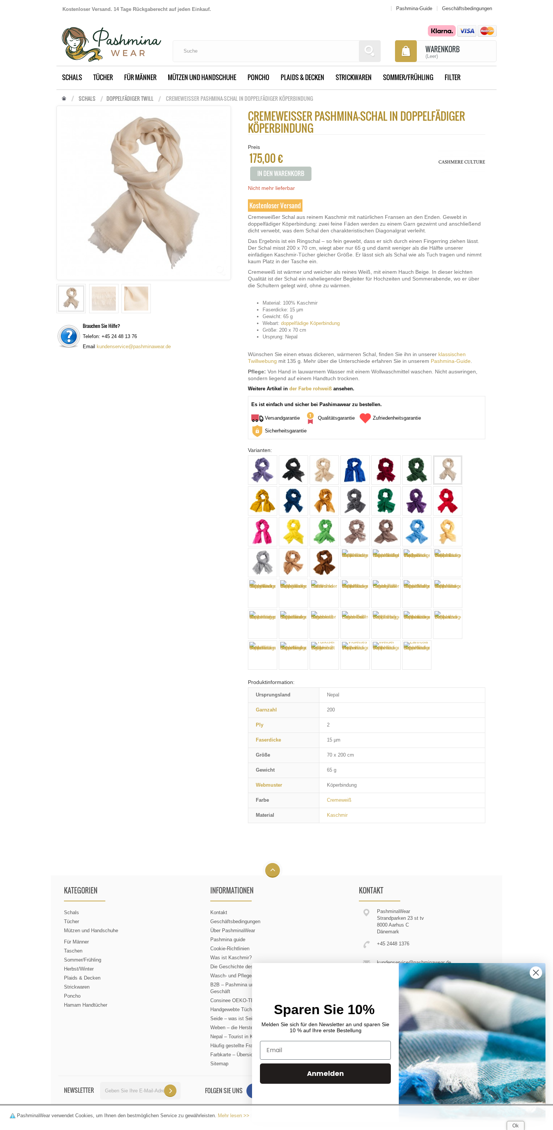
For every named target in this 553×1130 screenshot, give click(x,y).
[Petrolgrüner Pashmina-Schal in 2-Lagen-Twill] (386, 593)
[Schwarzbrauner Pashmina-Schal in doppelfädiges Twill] (417, 624)
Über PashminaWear (232, 930)
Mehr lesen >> (233, 1115)
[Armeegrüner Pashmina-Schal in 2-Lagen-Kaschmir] (417, 470)
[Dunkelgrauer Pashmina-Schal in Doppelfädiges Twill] (355, 501)
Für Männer (140, 77)
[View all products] (461, 161)
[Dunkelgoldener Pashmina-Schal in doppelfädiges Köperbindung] (324, 501)
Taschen (73, 951)
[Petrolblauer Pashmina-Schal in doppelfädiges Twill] (355, 593)
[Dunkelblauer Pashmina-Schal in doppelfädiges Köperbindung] (293, 501)
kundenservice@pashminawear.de (134, 346)
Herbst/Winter (79, 969)
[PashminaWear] (111, 40)
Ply (259, 725)
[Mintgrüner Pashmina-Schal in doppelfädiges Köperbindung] (262, 593)
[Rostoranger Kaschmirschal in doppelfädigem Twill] (262, 624)
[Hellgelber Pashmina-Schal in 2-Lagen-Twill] (447, 531)
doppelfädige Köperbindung (310, 323)
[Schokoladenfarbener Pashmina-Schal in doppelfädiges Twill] (324, 562)
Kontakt (218, 912)
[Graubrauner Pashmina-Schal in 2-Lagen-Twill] (386, 531)
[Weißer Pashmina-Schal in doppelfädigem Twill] (386, 655)
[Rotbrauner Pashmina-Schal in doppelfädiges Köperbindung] (293, 624)
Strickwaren (354, 77)
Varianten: (260, 450)
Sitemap (219, 1063)
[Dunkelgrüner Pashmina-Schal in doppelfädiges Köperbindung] (386, 501)
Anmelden (325, 1073)
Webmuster (269, 785)
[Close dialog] (535, 972)
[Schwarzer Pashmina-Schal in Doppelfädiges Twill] (447, 624)
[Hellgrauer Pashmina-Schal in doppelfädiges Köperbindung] (262, 562)
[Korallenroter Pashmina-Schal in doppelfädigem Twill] (355, 562)
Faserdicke (268, 740)
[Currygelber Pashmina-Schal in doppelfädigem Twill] (262, 501)
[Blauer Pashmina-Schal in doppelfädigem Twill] (355, 470)
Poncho (258, 77)
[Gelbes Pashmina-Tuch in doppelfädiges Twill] (293, 531)
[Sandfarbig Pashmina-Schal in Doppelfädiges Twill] (386, 624)
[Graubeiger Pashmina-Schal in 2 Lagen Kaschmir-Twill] (355, 531)
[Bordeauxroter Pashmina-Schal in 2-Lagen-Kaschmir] (386, 470)
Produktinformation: (271, 682)
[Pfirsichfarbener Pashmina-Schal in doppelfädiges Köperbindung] (417, 593)
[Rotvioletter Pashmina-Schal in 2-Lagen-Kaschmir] (324, 624)
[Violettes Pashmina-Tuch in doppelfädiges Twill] (355, 655)
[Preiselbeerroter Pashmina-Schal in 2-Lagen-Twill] (355, 624)
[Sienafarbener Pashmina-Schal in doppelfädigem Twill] (262, 655)
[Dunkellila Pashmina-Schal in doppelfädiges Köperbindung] (417, 501)
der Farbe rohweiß (310, 388)
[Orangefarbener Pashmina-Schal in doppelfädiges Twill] (293, 593)
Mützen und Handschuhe (202, 77)
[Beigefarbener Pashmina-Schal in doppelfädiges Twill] (324, 470)
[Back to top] (272, 871)
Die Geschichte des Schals (240, 966)
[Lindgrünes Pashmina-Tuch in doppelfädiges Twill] (417, 562)
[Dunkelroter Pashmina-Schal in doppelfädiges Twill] (447, 501)
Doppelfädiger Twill (129, 99)
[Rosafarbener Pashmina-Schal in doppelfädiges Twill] (447, 593)
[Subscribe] (170, 1090)
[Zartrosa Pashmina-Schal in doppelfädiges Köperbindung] (417, 655)
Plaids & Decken (302, 77)
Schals (72, 77)
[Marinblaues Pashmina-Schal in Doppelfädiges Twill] (447, 562)
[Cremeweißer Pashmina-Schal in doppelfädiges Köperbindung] (71, 298)
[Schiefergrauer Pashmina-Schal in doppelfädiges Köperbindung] (293, 655)
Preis (254, 147)
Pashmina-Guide (451, 361)
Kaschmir (337, 815)
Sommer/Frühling (408, 77)
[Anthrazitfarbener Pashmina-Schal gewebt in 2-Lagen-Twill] (293, 470)
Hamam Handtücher (85, 1005)
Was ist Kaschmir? (231, 957)
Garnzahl (266, 710)
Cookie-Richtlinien (229, 948)
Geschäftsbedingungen (235, 921)
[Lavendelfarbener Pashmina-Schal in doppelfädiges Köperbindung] (386, 562)
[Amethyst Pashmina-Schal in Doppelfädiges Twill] (262, 470)
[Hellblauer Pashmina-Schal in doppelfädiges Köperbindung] (417, 531)
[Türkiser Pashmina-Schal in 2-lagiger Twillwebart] (324, 655)
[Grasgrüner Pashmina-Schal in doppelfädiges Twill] (324, 531)
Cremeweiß (339, 800)
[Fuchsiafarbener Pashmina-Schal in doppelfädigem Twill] (262, 531)
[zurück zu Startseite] (64, 98)
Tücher (103, 77)
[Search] (370, 51)
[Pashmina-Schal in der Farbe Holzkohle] (324, 593)
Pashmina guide (227, 939)
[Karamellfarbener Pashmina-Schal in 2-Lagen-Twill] (293, 562)
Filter (452, 77)
